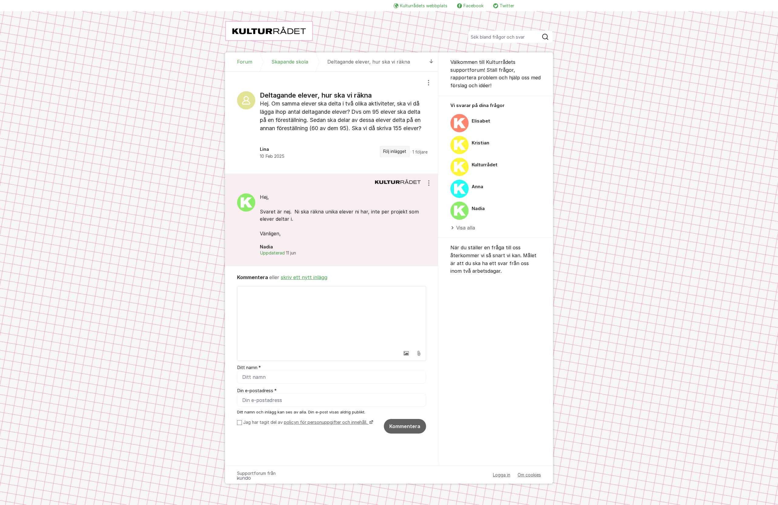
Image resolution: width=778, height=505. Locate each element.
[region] (331, 123)
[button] (406, 353)
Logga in (501, 474)
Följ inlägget (394, 151)
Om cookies (529, 474)
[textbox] (331, 316)
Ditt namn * (249, 367)
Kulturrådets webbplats (423, 5)
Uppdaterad (278, 253)
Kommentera (404, 426)
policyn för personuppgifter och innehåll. (326, 422)
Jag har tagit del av (305, 422)
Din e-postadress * (257, 390)
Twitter (507, 5)
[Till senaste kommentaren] (431, 61)
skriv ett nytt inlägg (304, 277)
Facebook (473, 5)
